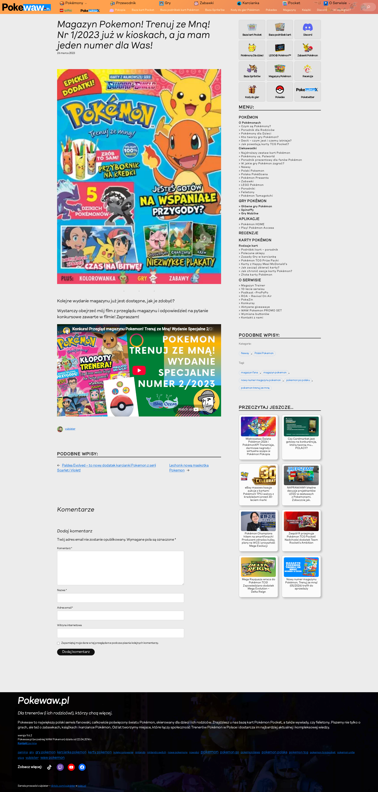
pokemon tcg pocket (323, 752)
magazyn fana (249, 372)
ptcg (21, 758)
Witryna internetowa (69, 625)
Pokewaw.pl (43, 701)
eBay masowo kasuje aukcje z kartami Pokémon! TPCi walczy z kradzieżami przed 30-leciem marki (258, 494)
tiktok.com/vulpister (63, 786)
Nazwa (62, 590)
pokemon (210, 752)
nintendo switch (156, 752)
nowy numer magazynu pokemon (261, 380)
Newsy (245, 353)
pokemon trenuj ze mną (255, 388)
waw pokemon (52, 758)
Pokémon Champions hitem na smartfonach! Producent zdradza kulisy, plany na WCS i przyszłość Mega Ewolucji (258, 540)
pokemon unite (346, 752)
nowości (194, 752)
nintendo (140, 752)
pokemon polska (274, 752)
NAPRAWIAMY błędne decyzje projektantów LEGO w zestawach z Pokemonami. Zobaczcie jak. (301, 494)
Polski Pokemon (264, 353)
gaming (23, 752)
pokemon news (250, 752)
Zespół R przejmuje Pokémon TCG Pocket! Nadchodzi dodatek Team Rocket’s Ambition (301, 538)
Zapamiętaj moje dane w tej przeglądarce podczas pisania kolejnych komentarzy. (110, 643)
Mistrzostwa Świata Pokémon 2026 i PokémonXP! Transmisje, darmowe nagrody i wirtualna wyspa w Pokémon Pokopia (258, 447)
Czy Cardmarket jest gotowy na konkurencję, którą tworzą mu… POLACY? (301, 444)
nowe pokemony (178, 752)
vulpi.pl (82, 786)
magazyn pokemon (274, 372)
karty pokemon (100, 752)
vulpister (70, 429)
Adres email (65, 608)
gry (31, 752)
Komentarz (64, 548)
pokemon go (229, 752)
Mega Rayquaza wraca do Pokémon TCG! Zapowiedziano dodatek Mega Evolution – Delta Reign (258, 585)
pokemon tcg (298, 752)
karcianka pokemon (71, 752)
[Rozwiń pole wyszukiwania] (368, 7)
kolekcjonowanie (123, 752)
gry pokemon (45, 752)
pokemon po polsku (298, 380)
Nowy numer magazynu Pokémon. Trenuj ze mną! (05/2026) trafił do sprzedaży (301, 584)
